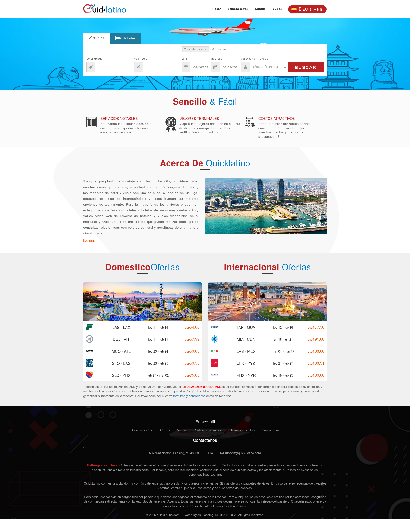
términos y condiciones (189, 395)
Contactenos (271, 430)
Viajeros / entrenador (255, 58)
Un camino (219, 49)
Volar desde (94, 58)
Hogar (216, 9)
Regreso (217, 58)
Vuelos (277, 9)
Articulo (260, 9)
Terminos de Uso (243, 430)
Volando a (141, 58)
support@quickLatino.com (242, 453)
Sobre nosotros (238, 9)
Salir (184, 58)
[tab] (125, 38)
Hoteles (129, 38)
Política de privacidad (208, 430)
